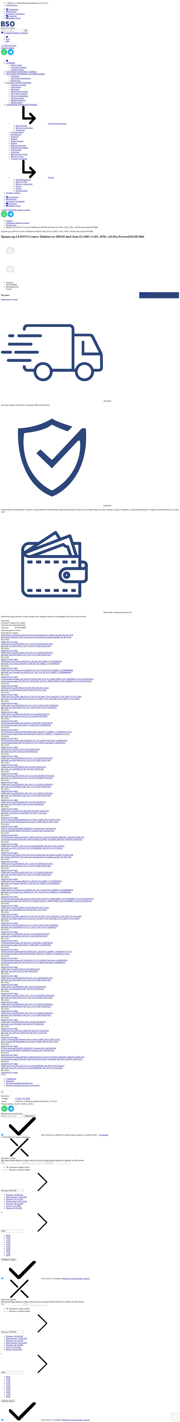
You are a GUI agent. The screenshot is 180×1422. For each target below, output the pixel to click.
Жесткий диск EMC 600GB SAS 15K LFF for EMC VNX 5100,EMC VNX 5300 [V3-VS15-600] (40, 699)
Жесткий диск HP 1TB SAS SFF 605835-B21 (19, 751)
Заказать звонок (7, 48)
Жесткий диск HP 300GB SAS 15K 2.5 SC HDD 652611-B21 (26, 760)
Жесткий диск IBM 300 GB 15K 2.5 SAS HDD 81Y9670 (24, 716)
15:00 (8, 1249)
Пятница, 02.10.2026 (14, 1199)
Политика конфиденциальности (19, 1083)
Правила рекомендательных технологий (23, 1085)
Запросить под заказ (9, 642)
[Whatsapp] (4, 54)
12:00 (8, 1242)
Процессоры (11, 225)
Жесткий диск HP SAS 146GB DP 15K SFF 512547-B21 (24, 813)
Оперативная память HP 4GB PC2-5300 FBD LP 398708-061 (26, 725)
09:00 (8, 1235)
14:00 (8, 1246)
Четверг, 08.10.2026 (14, 1208)
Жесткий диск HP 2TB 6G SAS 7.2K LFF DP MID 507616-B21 (27, 778)
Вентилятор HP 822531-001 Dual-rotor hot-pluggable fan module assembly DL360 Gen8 (36, 637)
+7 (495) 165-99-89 (8, 46)
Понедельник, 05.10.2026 (16, 1201)
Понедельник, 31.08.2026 (16, 1197)
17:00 (8, 1253)
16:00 (8, 1251)
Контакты (10, 1081)
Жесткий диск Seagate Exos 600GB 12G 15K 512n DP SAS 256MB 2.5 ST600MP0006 (36, 672)
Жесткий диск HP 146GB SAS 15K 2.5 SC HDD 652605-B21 (26, 655)
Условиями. (104, 1135)
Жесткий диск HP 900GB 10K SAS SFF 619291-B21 (22, 769)
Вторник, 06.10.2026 (14, 1204)
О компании (11, 1079)
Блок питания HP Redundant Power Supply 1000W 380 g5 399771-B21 (29, 822)
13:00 (8, 1244)
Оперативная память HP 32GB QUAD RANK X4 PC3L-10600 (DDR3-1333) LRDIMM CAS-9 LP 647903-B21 (46, 681)
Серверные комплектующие (17, 223)
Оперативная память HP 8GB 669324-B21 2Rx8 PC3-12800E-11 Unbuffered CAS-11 (35, 734)
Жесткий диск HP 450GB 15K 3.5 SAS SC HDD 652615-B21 (26, 646)
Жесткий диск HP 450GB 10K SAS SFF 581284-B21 (22, 804)
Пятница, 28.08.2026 (14, 1195)
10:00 (8, 1238)
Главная (9, 221)
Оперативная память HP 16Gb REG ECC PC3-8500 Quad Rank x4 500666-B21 (33, 743)
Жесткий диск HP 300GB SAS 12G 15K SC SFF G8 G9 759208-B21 (29, 708)
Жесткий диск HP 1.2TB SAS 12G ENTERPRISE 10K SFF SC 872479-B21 (32, 848)
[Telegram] (11, 54)
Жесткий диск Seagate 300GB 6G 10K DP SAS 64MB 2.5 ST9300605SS (30, 664)
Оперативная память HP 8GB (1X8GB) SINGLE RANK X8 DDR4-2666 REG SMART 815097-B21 (42, 839)
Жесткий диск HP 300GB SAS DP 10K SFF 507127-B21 (24, 690)
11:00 (8, 1240)
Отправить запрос (8, 1259)
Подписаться (30, 1116)
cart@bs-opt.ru (11, 5)
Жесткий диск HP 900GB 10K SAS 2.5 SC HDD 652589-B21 (26, 787)
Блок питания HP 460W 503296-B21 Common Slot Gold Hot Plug (27, 831)
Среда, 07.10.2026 (13, 1206)
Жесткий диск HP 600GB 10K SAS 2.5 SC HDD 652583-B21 (26, 795)
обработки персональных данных (76, 1278)
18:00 (8, 1255)
